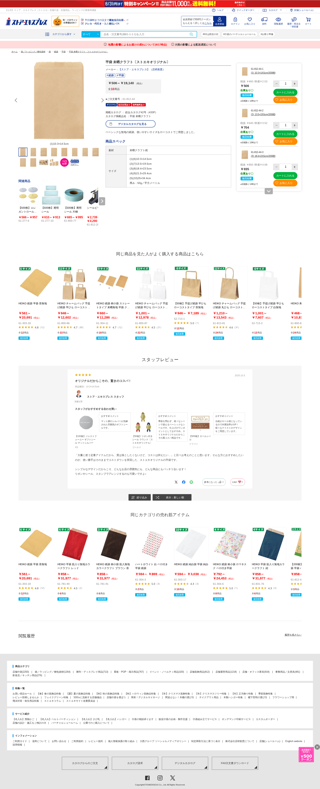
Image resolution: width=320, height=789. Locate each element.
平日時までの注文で (105, 20)
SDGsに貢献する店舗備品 (88, 697)
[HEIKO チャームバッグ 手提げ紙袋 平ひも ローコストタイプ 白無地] (152, 283)
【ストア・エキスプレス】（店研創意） (142, 69)
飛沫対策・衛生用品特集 (26, 700)
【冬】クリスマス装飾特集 (175, 693)
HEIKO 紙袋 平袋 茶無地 (33, 303)
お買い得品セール (22, 693)
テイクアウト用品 (209, 697)
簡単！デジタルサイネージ (145, 697)
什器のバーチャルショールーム (240, 34)
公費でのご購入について (96, 722)
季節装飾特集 (265, 693)
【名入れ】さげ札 (90, 719)
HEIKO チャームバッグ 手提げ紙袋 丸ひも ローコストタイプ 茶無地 (229, 307)
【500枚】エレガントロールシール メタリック (28, 211)
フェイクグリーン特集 (56, 697)
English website (293, 741)
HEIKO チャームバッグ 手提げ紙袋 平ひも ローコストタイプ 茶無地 (73, 307)
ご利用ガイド (20, 741)
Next (102, 100)
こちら (208, 23)
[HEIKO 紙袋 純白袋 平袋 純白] (191, 544)
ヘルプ (220, 10)
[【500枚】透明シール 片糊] (74, 195)
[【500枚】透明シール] (51, 195)
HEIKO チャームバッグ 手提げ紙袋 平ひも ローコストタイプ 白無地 (151, 307)
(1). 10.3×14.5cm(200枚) (263, 72)
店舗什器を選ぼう (116, 697)
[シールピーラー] (97, 195)
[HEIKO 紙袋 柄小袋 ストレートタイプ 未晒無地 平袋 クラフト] (113, 283)
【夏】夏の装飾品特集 (78, 693)
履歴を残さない (293, 634)
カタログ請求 (135, 763)
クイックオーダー (245, 10)
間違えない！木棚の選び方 (179, 697)
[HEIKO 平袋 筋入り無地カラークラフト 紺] (269, 544)
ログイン (235, 24)
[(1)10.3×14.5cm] (59, 100)
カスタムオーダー (265, 719)
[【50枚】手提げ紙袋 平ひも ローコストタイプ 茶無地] (191, 283)
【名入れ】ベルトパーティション (57, 719)
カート (308, 24)
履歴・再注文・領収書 (294, 25)
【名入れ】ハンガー (116, 719)
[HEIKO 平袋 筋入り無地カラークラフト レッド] (74, 544)
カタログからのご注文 (85, 763)
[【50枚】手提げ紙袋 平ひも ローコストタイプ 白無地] (269, 283)
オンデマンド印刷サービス (236, 719)
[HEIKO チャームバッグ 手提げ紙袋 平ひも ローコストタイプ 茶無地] (74, 283)
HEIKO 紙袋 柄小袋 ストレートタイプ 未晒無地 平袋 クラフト (113, 307)
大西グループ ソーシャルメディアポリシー (163, 741)
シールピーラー (96, 207)
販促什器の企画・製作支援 (173, 719)
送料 (264, 24)
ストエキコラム (52, 700)
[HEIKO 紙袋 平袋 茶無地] (36, 283)
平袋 (121, 75)
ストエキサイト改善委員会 (80, 700)
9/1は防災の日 (211, 34)
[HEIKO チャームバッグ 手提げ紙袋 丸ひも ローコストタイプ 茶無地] (230, 283)
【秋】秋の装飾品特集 (107, 693)
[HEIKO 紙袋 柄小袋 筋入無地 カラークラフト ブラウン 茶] (113, 544)
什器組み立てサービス (205, 719)
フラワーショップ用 (283, 697)
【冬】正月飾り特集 (242, 693)
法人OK (102, 23)
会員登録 (219, 24)
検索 (191, 34)
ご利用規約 (77, 741)
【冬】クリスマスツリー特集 (210, 693)
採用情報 (17, 744)
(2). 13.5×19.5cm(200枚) (263, 114)
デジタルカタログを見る (132, 123)
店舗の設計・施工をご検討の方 (29, 722)
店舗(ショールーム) (303, 10)
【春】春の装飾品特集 (49, 693)
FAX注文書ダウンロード (235, 763)
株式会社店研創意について (239, 741)
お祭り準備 (267, 34)
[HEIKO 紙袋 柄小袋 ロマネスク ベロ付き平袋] (230, 544)
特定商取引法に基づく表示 (205, 741)
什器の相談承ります (143, 719)
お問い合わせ (59, 741)
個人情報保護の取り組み (121, 741)
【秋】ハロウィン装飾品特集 (140, 693)
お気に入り (249, 24)
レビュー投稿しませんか (26, 697)
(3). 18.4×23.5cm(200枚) (263, 155)
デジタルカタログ (185, 763)
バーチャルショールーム (64, 722)
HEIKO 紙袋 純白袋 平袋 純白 (191, 564)
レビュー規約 (96, 741)
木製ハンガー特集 (233, 697)
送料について (39, 741)
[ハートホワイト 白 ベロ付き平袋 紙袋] (152, 544)
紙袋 (111, 75)
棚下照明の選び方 (257, 697)
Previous (16, 100)
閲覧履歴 (278, 24)
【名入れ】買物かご (23, 719)
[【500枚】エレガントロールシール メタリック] (28, 195)
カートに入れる (285, 92)
